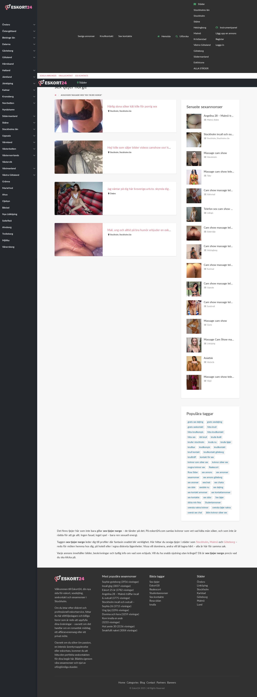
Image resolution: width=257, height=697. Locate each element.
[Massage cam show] (194, 158)
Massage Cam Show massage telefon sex (228, 339)
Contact (150, 682)
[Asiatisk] (194, 363)
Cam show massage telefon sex (222, 302)
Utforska (184, 36)
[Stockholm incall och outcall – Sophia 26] (194, 139)
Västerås (210, 362)
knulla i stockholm (196, 442)
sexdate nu (204, 487)
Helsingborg (200, 28)
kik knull (203, 437)
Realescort (213, 467)
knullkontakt (219, 447)
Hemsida (166, 36)
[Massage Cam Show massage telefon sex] (194, 344)
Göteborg (199, 51)
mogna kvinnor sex (196, 467)
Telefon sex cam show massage (222, 209)
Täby (209, 176)
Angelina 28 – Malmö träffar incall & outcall (229, 115)
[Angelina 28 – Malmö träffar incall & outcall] (194, 121)
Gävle (209, 325)
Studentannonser (213, 503)
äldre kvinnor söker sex (216, 513)
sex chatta (219, 483)
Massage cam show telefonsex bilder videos (230, 171)
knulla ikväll (216, 437)
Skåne (197, 22)
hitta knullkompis (195, 432)
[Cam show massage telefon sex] (194, 307)
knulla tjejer (226, 442)
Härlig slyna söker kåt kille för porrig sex (132, 106)
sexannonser (193, 478)
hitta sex (191, 437)
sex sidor (207, 498)
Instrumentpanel (228, 28)
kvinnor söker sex (220, 462)
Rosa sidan (155, 601)
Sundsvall (211, 306)
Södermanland (201, 57)
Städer (201, 4)
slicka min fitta (194, 503)
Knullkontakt (106, 36)
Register (220, 39)
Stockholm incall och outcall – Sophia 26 (227, 134)
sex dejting (218, 487)
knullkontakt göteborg (214, 452)
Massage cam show (215, 153)
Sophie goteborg (111, 582)
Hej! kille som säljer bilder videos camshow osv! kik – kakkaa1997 (148, 147)
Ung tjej (106, 610)
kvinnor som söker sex (198, 462)
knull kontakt (194, 452)
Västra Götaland (202, 45)
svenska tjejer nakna (221, 508)
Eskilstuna (199, 63)
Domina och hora (111, 614)
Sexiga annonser (86, 36)
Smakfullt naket (110, 630)
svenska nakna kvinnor (198, 508)
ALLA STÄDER (201, 68)
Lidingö (210, 213)
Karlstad (210, 269)
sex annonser (222, 472)
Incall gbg (107, 586)
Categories (132, 682)
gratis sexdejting (214, 422)
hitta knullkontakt (215, 432)
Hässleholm (212, 157)
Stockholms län (202, 10)
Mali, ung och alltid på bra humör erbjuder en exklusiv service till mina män (154, 230)
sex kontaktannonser (220, 493)
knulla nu (212, 442)
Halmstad (211, 194)
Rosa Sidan (193, 472)
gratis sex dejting (195, 422)
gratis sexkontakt (195, 427)
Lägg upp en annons (226, 33)
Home (121, 682)
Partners (161, 682)
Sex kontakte (125, 36)
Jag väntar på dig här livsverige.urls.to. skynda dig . (138, 189)
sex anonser (193, 483)
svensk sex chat (195, 513)
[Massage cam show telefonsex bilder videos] (194, 177)
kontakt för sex (207, 457)
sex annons (207, 472)
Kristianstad (200, 39)
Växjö (209, 381)
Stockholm (199, 16)
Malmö (197, 33)
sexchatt (206, 483)
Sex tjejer (219, 498)
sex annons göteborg (212, 478)
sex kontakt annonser (197, 493)
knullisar (191, 447)
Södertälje (211, 232)
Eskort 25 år (108, 590)
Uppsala (210, 288)
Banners (171, 682)
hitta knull (211, 427)
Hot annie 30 (109, 626)
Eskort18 (154, 585)
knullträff (192, 457)
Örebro (113, 193)
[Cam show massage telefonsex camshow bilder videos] (194, 195)
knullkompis (204, 447)
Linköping (211, 344)
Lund (199, 604)
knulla (152, 604)
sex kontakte (193, 498)
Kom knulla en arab (112, 618)
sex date (191, 487)
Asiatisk (208, 358)
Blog (142, 682)
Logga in (220, 45)
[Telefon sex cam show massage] (194, 214)
